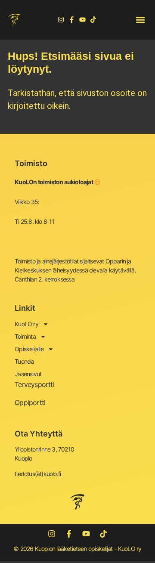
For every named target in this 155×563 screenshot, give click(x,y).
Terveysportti (34, 384)
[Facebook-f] (71, 19)
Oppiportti (30, 402)
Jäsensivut (28, 373)
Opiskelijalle (29, 349)
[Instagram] (61, 19)
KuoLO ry (26, 324)
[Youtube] (82, 19)
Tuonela (24, 361)
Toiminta (25, 336)
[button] (140, 19)
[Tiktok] (93, 19)
